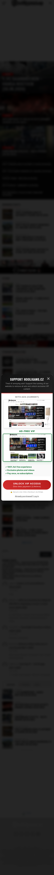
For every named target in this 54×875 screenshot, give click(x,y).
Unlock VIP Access (27, 485)
